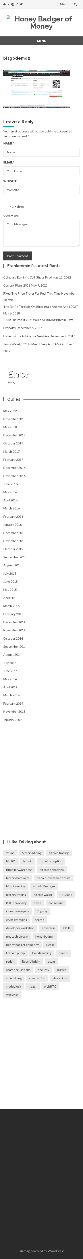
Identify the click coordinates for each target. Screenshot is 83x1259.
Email (9, 162)
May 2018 (10, 427)
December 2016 (14, 467)
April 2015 (10, 598)
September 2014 (15, 646)
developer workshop (20, 928)
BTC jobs (66, 895)
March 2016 (11, 508)
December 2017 (14, 435)
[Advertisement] (41, 777)
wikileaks (12, 995)
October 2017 (13, 443)
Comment (11, 216)
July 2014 (9, 663)
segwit (61, 970)
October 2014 (13, 638)
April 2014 (10, 687)
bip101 (11, 861)
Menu (64, 4)
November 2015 (14, 541)
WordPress (56, 1251)
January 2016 (12, 524)
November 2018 (14, 419)
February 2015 (13, 614)
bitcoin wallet (43, 895)
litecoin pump (15, 953)
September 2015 (15, 557)
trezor (32, 986)
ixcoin (50, 945)
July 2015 (9, 573)
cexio (37, 903)
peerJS (63, 953)
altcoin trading (59, 853)
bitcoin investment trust (54, 878)
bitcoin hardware (17, 878)
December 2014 (14, 622)
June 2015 (10, 581)
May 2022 (10, 411)
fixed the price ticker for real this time (32, 293)
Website (10, 181)
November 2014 (14, 630)
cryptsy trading (16, 920)
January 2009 (12, 720)
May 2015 (10, 589)
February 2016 (13, 516)
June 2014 (10, 671)
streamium (59, 978)
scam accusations (18, 970)
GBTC (67, 928)
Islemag (24, 1251)
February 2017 (13, 459)
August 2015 (12, 565)
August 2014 (12, 654)
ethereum (49, 928)
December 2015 (14, 533)
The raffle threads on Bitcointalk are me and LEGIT (40, 306)
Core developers (17, 911)
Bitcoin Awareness (19, 869)
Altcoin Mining (32, 853)
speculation (37, 978)
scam (51, 961)
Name (8, 143)
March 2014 (11, 695)
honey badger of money (22, 945)
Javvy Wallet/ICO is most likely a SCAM (31, 344)
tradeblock (13, 986)
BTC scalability (16, 903)
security (43, 970)
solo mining (14, 978)
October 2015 (13, 549)
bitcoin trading (16, 895)
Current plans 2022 (16, 285)
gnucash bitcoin (17, 936)
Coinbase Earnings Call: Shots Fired (27, 277)
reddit (10, 961)
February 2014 (13, 703)
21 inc (10, 853)
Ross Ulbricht (31, 961)
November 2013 (14, 711)
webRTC (50, 986)
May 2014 (10, 679)
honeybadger (44, 936)
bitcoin (28, 861)
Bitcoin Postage (44, 886)
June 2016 (10, 484)
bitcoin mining (15, 886)
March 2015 (11, 606)
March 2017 (11, 451)
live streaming (41, 953)
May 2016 (10, 492)
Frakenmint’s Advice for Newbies (26, 336)
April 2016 (10, 500)
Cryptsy (42, 911)
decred (39, 920)
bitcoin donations (52, 869)
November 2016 (14, 476)
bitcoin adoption (51, 861)
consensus (56, 903)
